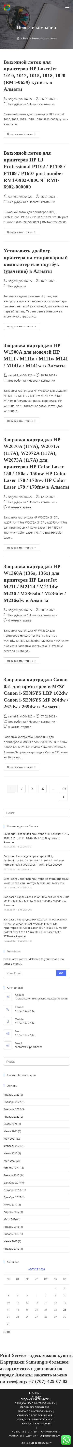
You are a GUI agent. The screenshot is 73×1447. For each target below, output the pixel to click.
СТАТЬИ (32, 1431)
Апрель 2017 (11, 1212)
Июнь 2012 (10, 1241)
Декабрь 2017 (12, 1197)
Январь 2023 (11, 1094)
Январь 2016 (11, 1226)
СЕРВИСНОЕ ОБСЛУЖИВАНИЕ (35, 1415)
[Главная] (18, 38)
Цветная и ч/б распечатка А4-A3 (45, 1435)
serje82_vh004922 (20, 99)
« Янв (7, 1332)
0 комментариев (19, 507)
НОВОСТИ (18, 1431)
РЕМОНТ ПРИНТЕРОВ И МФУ (35, 1411)
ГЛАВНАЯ (34, 1393)
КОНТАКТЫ (15, 1435)
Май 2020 (9, 1160)
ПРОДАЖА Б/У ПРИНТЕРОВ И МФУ (35, 1403)
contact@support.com (28, 1047)
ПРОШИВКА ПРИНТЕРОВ (34, 1407)
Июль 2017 (10, 1204)
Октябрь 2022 (12, 1102)
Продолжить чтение (23, 134)
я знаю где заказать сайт (36, 1442)
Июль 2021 (10, 1124)
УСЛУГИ (36, 1397)
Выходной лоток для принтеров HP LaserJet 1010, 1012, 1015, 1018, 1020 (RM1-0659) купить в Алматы (34, 75)
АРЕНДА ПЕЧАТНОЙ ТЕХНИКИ (35, 1419)
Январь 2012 (11, 1248)
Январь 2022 (11, 1116)
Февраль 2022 (12, 1109)
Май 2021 (9, 1138)
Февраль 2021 (12, 1146)
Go (61, 973)
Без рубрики (17, 104)
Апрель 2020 (11, 1168)
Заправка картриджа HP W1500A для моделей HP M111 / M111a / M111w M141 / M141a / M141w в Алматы (36, 901)
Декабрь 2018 (12, 1190)
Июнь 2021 (10, 1131)
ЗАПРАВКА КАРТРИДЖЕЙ (36, 1423)
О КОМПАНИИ (49, 1431)
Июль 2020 (10, 1153)
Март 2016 (10, 1219)
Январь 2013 (11, 1234)
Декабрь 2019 (12, 1182)
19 (64, 788)
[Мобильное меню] (67, 7)
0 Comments (24, 846)
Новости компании (42, 104)
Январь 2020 (11, 1175)
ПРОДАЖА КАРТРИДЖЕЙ (34, 1399)
